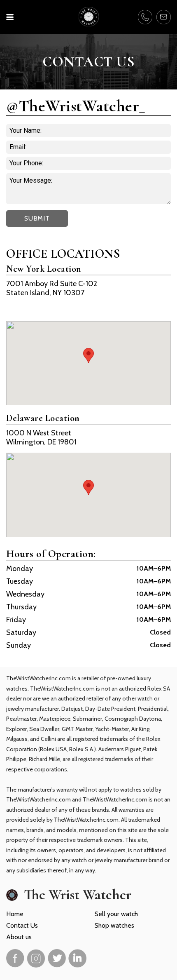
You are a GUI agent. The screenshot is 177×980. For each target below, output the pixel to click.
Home (14, 914)
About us (19, 937)
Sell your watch (116, 914)
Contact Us (22, 925)
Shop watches (114, 925)
